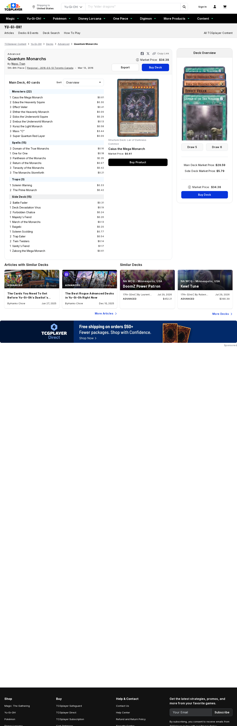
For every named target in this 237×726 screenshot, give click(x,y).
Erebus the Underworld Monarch (33, 121)
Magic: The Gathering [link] (17, 705)
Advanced (63, 44)
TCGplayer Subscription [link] (70, 719)
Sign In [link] (202, 6)
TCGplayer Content (15, 44)
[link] (13, 7)
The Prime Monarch (25, 190)
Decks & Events (28, 32)
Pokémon (59, 18)
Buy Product (138, 162)
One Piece (120, 18)
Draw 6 (217, 147)
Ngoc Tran (18, 63)
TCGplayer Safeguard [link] (69, 705)
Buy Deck (155, 67)
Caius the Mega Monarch (27, 97)
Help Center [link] (123, 712)
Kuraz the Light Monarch (27, 126)
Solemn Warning (22, 185)
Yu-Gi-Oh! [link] (10, 712)
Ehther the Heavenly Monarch (31, 111)
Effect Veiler (20, 107)
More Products (174, 18)
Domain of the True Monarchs (31, 148)
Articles (9, 32)
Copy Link (163, 53)
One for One (20, 153)
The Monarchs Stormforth (28, 172)
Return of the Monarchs (27, 163)
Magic (10, 18)
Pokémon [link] (9, 719)
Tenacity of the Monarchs (28, 167)
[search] (133, 6)
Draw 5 (192, 147)
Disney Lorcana (89, 18)
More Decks (220, 313)
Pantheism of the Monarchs (29, 158)
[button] (184, 7)
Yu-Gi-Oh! (34, 18)
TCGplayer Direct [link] (66, 712)
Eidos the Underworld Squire (30, 116)
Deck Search (51, 32)
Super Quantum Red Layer (29, 135)
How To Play (72, 32)
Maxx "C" (19, 131)
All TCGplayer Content (218, 32)
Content (203, 18)
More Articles (104, 313)
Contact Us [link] (122, 705)
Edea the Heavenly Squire (29, 102)
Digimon (146, 18)
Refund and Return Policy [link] (131, 719)
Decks (49, 44)
